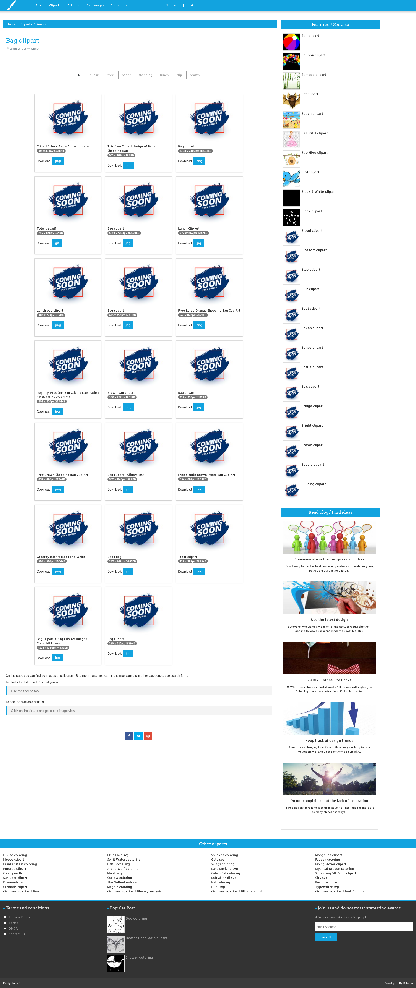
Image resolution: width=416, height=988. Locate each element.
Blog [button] (39, 5)
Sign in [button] (171, 5)
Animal (42, 24)
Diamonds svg (14, 882)
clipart (95, 75)
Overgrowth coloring (19, 873)
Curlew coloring (119, 877)
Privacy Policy (19, 917)
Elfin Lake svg (118, 855)
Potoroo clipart (14, 868)
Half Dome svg (118, 864)
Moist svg (114, 873)
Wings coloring (222, 864)
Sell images (95, 5)
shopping (145, 75)
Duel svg (218, 887)
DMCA (13, 928)
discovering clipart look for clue (339, 891)
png (58, 161)
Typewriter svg (327, 887)
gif (57, 243)
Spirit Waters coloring (124, 859)
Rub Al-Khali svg (223, 877)
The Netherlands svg (123, 882)
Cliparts (55, 5)
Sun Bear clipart (15, 877)
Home (11, 24)
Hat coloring (220, 882)
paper (126, 75)
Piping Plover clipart (330, 864)
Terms (13, 923)
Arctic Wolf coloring (122, 868)
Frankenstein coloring (20, 864)
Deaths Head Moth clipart (146, 938)
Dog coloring (136, 918)
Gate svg (218, 859)
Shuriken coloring (224, 855)
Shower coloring (139, 957)
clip (179, 75)
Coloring (73, 5)
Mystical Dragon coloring (334, 868)
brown (195, 75)
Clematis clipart (15, 887)
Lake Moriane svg (224, 868)
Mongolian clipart (328, 855)
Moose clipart (13, 859)
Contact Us (119, 5)
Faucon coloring (327, 859)
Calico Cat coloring (225, 873)
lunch (164, 75)
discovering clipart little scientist (236, 891)
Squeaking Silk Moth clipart (335, 873)
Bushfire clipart (327, 882)
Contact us (17, 934)
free (110, 75)
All (80, 75)
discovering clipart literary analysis (134, 891)
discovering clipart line (21, 891)
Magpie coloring (119, 887)
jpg (128, 243)
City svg (321, 877)
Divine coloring (15, 855)
